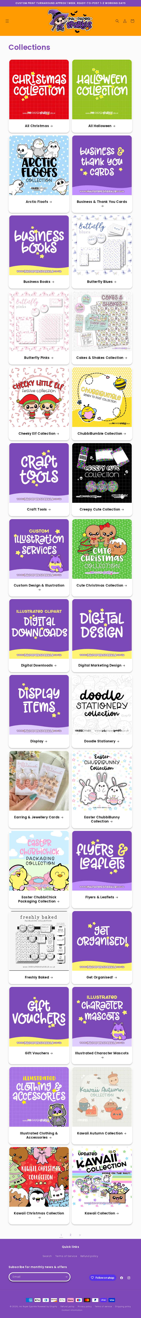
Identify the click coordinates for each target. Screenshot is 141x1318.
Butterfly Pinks (37, 358)
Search (47, 1256)
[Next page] (80, 1235)
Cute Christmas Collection (100, 585)
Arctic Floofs (37, 202)
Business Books (37, 282)
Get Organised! (99, 977)
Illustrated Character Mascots (102, 1053)
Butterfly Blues (100, 282)
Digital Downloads (37, 665)
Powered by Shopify (47, 1306)
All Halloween (100, 126)
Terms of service (103, 1306)
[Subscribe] (66, 1276)
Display (36, 741)
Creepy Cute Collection (100, 509)
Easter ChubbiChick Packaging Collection (37, 899)
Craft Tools (37, 509)
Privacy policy (85, 1306)
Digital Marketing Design (99, 665)
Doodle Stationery (100, 741)
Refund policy (89, 1256)
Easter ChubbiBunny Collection (102, 819)
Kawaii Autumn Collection (100, 1133)
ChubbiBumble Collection (100, 434)
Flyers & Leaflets (99, 897)
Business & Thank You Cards (102, 202)
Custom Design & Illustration (39, 585)
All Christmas (37, 126)
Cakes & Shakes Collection (99, 358)
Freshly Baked (37, 977)
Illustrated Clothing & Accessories (39, 1135)
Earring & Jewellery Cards (37, 817)
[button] (7, 21)
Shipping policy (123, 1306)
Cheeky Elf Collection (37, 434)
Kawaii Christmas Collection (39, 1213)
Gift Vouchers (37, 1053)
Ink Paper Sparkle (28, 1306)
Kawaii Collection (100, 1213)
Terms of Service (66, 1256)
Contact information (72, 1310)
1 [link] (61, 1235)
